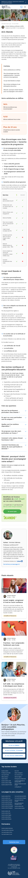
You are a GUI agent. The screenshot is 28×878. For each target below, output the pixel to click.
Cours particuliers (5, 774)
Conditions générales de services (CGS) (20, 781)
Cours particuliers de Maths (20, 796)
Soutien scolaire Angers (6, 815)
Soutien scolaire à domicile (7, 828)
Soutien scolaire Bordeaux (6, 804)
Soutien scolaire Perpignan (7, 808)
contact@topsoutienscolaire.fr (14, 864)
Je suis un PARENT (14, 745)
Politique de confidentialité (20, 778)
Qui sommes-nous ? (19, 774)
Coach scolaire (4, 778)
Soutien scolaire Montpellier (7, 806)
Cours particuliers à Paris (6, 832)
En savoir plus (12, 511)
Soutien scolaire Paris (6, 796)
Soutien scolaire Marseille (6, 802)
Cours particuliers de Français (19, 801)
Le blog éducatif (18, 786)
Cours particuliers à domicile (7, 830)
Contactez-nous (14, 842)
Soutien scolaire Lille (5, 811)
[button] (24, 7)
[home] (6, 7)
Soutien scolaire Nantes (19, 808)
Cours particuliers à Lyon (6, 834)
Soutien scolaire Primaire (6, 784)
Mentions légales (18, 776)
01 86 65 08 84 (14, 866)
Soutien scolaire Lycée (6, 780)
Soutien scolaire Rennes (6, 819)
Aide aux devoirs (4, 776)
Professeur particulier (6, 772)
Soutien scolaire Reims (6, 817)
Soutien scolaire (4, 770)
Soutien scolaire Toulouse (6, 800)
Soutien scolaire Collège (6, 782)
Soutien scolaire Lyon (5, 798)
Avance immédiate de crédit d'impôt (20, 784)
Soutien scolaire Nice (19, 806)
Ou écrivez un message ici (11, 564)
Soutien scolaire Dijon (6, 813)
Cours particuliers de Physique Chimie (19, 804)
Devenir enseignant (19, 772)
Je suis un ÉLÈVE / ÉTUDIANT (14, 750)
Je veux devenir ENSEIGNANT (14, 755)
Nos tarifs (17, 770)
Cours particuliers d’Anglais (20, 798)
